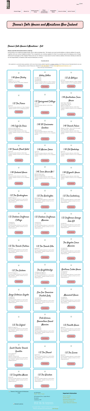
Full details (19, 86)
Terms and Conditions (68, 401)
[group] (40, 4)
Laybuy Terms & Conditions (70, 402)
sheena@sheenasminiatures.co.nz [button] (62, 65)
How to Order (62, 11)
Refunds (65, 399)
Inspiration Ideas (53, 11)
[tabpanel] (45, 56)
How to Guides (67, 396)
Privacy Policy (66, 397)
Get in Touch (71, 11)
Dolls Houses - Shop (35, 11)
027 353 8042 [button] (45, 65)
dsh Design (55, 408)
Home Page (17, 11)
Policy (74, 399)
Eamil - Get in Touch (39, 394)
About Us (26, 11)
